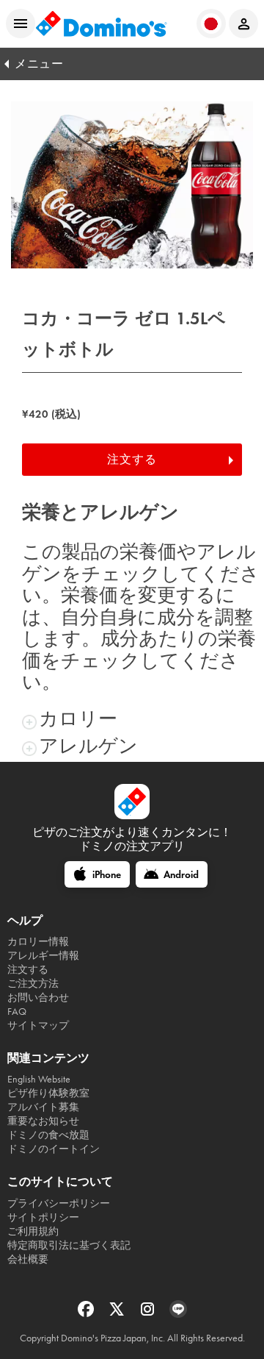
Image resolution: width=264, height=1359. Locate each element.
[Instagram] (148, 1314)
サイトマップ (38, 1025)
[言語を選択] (211, 23)
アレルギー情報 (43, 955)
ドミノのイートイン (53, 1149)
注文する (132, 459)
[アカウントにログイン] (243, 23)
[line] (178, 1314)
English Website (38, 1079)
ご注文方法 (33, 983)
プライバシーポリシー (58, 1203)
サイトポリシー (43, 1217)
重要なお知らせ (43, 1121)
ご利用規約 (33, 1231)
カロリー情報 (38, 941)
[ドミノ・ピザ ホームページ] (101, 23)
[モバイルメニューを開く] (20, 23)
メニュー (39, 64)
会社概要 (27, 1259)
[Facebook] (87, 1314)
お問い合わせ (38, 997)
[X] (118, 1314)
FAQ (16, 1011)
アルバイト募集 (43, 1107)
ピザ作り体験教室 (48, 1093)
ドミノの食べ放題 (48, 1135)
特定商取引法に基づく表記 (69, 1245)
